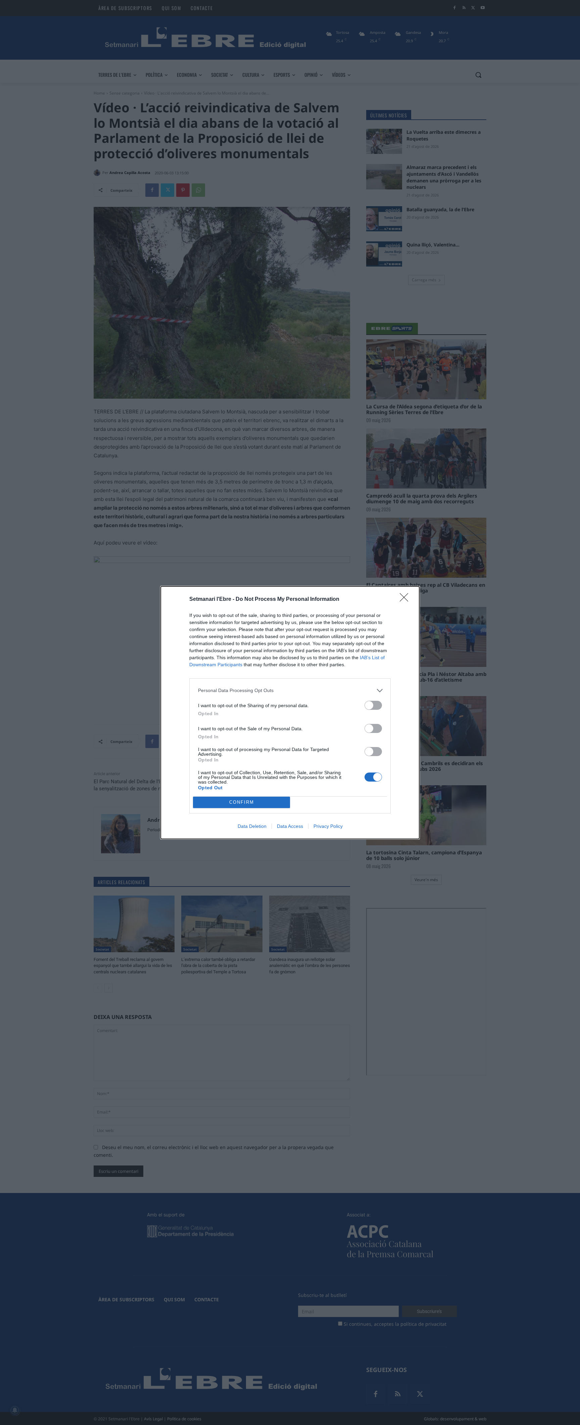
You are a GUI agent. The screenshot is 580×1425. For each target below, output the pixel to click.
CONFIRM (241, 802)
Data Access (290, 826)
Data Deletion (252, 826)
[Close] (406, 599)
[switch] (373, 705)
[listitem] (290, 690)
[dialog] (290, 712)
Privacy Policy (328, 826)
